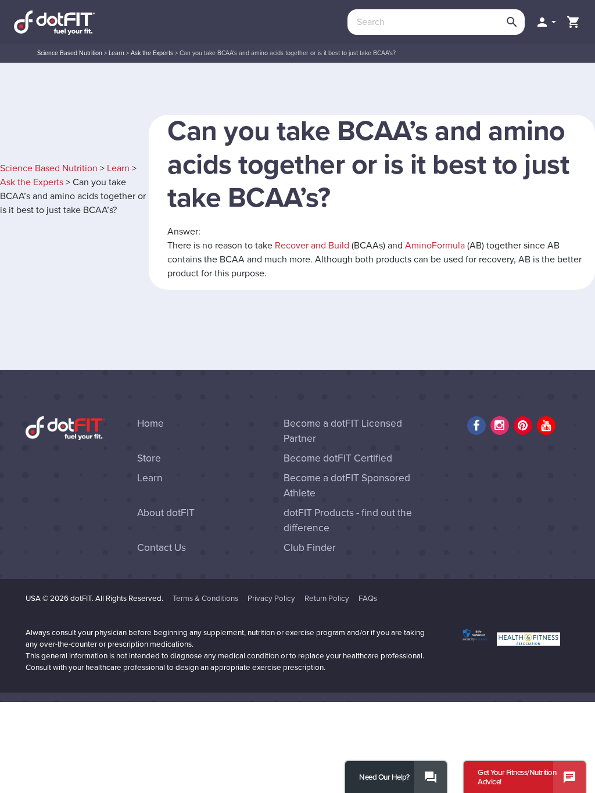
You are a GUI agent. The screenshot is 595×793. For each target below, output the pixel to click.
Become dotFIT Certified (338, 458)
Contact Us (161, 548)
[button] (546, 22)
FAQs (368, 598)
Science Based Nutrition (69, 53)
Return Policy (326, 598)
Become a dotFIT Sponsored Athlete (347, 485)
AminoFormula (435, 245)
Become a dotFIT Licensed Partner (343, 431)
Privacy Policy (271, 598)
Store (149, 458)
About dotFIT (166, 513)
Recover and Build (312, 245)
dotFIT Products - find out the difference (348, 520)
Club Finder (310, 548)
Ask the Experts (152, 53)
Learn (116, 53)
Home (150, 423)
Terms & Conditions (205, 598)
